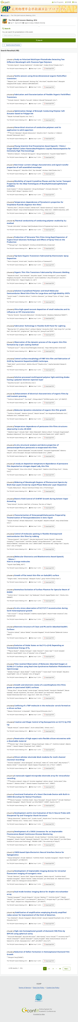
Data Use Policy (38, 988)
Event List (5, 15)
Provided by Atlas (39, 1014)
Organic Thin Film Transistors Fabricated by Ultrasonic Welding (41, 272)
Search (7, 28)
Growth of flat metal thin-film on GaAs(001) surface (36, 575)
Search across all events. (13, 45)
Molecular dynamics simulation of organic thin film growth (40, 410)
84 (60, 969)
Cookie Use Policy (52, 988)
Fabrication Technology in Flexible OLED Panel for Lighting (39, 326)
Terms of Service (25, 988)
